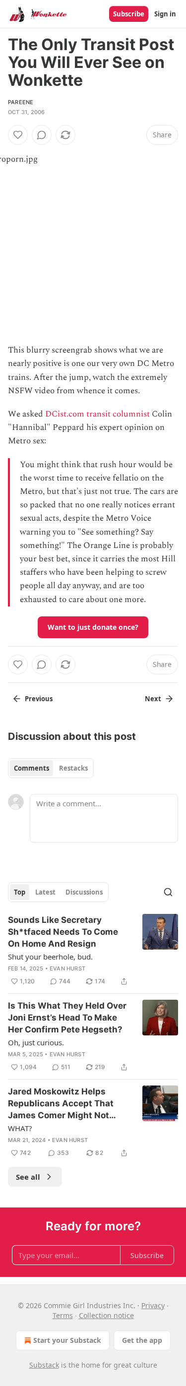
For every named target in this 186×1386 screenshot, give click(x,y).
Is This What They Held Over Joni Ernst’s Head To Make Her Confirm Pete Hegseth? (67, 1017)
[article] (93, 950)
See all (28, 1177)
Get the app (142, 1340)
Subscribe (128, 13)
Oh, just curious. (36, 1042)
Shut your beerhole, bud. (50, 957)
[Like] (18, 135)
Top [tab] (19, 892)
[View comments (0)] (42, 135)
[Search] (168, 892)
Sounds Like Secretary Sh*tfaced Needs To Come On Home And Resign (63, 932)
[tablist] (51, 768)
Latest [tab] (45, 892)
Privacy (153, 1305)
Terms (63, 1315)
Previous (39, 698)
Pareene (20, 102)
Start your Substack (67, 1340)
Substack (44, 1365)
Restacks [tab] (73, 768)
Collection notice (106, 1315)
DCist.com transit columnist (97, 414)
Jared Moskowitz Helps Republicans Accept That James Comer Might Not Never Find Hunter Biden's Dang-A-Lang (62, 1103)
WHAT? (20, 1128)
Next (153, 698)
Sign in (165, 13)
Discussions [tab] (84, 892)
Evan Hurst (67, 968)
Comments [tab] (31, 768)
